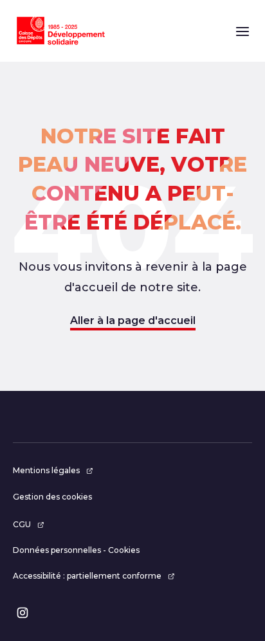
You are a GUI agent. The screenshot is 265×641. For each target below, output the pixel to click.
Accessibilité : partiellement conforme (87, 576)
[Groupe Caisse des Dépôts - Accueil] (61, 31)
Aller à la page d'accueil (133, 320)
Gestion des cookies (52, 496)
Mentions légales (46, 470)
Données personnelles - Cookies (76, 550)
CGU (22, 524)
